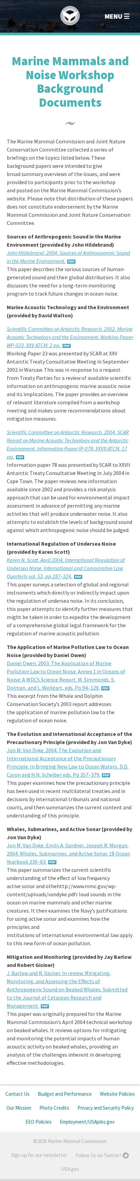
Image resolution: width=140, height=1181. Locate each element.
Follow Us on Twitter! (98, 1155)
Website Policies (117, 1094)
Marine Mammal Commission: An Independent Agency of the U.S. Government (70, 15)
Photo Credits (54, 1108)
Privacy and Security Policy (105, 1108)
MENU (113, 16)
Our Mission (18, 1108)
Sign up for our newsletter (39, 1155)
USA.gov (70, 1169)
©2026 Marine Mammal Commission (70, 1141)
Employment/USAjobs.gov (87, 1121)
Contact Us (17, 1094)
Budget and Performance (65, 1094)
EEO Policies (38, 1121)
